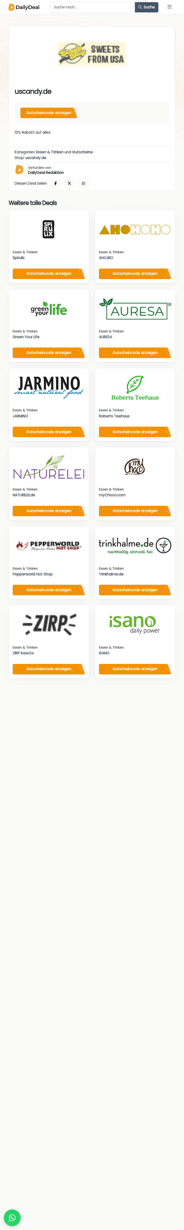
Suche (149, 7)
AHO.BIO (106, 257)
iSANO (104, 653)
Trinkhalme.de (111, 574)
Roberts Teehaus (114, 416)
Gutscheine (82, 151)
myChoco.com (112, 494)
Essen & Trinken (49, 151)
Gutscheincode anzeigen (48, 112)
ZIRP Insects (23, 653)
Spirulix (18, 257)
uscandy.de (35, 157)
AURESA (105, 336)
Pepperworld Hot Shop (33, 574)
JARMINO (20, 416)
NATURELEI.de (24, 494)
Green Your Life (26, 336)
